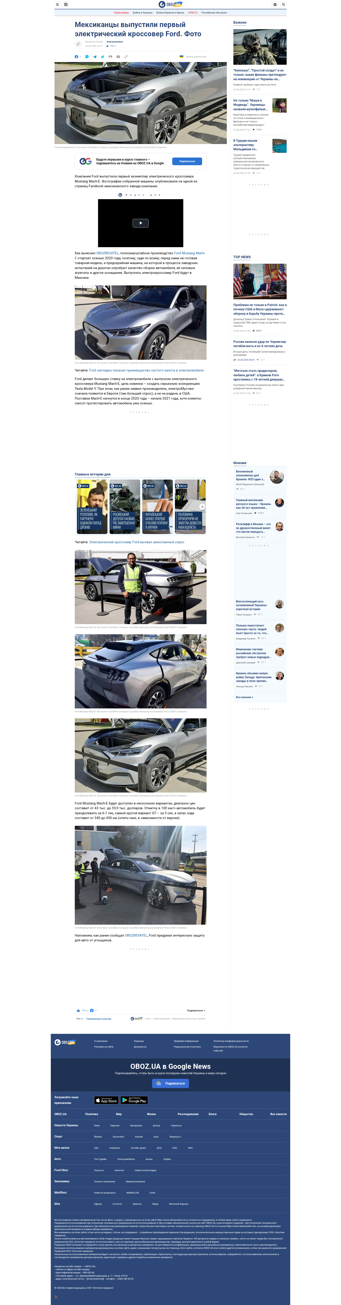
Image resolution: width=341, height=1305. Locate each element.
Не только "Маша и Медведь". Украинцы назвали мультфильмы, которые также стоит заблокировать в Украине (251, 105)
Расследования (188, 1114)
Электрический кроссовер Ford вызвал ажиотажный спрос (136, 542)
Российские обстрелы (214, 12)
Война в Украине (142, 12)
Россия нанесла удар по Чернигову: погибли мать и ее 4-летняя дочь (260, 344)
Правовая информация (186, 1041)
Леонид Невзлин (244, 686)
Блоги (212, 1114)
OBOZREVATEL (107, 253)
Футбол (98, 1136)
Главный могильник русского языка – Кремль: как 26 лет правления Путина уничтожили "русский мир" (254, 504)
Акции (149, 1159)
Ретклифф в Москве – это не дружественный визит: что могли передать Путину (253, 528)
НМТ (190, 1148)
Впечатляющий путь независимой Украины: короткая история (251, 605)
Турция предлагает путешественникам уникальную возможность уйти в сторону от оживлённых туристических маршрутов (251, 161)
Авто (148, 1018)
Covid (152, 1192)
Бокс (156, 1136)
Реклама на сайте (103, 1046)
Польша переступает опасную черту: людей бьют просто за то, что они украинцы (251, 629)
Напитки (119, 1170)
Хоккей (139, 1136)
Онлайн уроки (138, 1148)
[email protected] (95, 1278)
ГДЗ (96, 1148)
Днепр (156, 1125)
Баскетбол (118, 1136)
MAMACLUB (132, 1192)
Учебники (114, 1148)
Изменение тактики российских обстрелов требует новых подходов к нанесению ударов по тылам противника (254, 653)
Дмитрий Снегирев (245, 662)
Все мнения (243, 697)
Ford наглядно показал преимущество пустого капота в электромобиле (146, 370)
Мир (119, 1114)
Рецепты (99, 1170)
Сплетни (117, 1204)
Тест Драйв (100, 1159)
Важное (240, 22)
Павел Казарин (244, 614)
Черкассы (176, 1125)
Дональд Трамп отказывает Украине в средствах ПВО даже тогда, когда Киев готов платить (259, 322)
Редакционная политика (98, 1018)
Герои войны (121, 12)
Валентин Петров (94, 42)
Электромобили (115, 42)
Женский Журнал (178, 1204)
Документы (140, 1046)
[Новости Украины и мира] (137, 1019)
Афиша (98, 1204)
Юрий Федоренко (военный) (250, 484)
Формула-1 (175, 1136)
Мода (155, 1204)
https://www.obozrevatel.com (171, 1220)
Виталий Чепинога (245, 537)
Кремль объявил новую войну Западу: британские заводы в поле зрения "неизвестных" (254, 677)
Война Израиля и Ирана (170, 12)
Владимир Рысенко (246, 638)
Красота (137, 1204)
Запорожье (136, 1125)
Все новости (278, 1114)
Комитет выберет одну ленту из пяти (254, 84)
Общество (246, 1114)
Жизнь (151, 1114)
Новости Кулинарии (145, 1170)
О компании (100, 1041)
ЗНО (174, 1148)
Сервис (167, 1159)
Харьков (114, 1125)
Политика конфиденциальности (231, 1041)
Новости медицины (105, 1192)
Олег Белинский (244, 513)
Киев (96, 1125)
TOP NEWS (242, 257)
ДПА (159, 1148)
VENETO (192, 12)
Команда (139, 1041)
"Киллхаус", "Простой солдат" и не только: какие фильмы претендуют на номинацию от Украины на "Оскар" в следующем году (259, 74)
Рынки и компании (104, 1181)
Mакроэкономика (135, 1181)
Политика (91, 1114)
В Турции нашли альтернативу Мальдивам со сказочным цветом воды (248, 145)
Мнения (239, 463)
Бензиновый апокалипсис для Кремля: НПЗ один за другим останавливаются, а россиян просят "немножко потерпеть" (250, 475)
